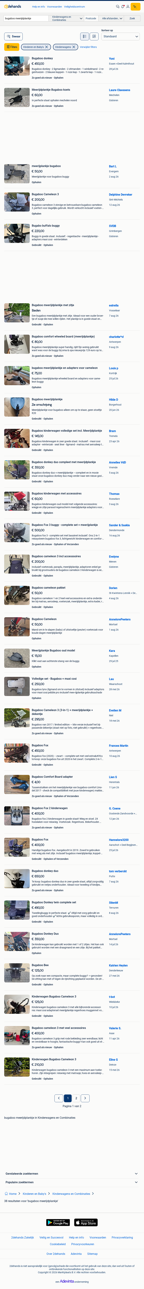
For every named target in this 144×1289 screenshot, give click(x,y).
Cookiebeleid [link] (58, 1244)
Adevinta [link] (76, 1253)
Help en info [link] (38, 6)
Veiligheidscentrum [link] (74, 6)
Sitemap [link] (92, 1253)
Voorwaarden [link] (54, 6)
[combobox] (26, 18)
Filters (14, 47)
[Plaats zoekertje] (135, 7)
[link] (16, 7)
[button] (122, 7)
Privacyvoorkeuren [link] (82, 1244)
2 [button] (76, 1098)
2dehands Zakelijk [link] (22, 1237)
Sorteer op (107, 30)
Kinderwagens (63, 47)
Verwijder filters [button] (88, 47)
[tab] (84, 36)
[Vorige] (58, 1098)
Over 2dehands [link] (56, 1253)
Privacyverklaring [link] (122, 1237)
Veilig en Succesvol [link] (51, 1237)
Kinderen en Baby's (33, 47)
